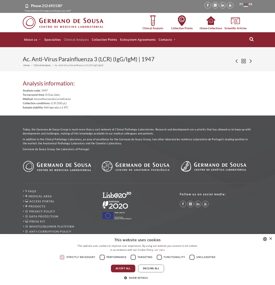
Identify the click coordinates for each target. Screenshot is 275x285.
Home (26, 65)
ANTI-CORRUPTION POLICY (49, 231)
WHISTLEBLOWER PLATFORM (51, 226)
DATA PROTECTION (43, 216)
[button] (33, 39)
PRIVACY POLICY (41, 211)
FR (250, 4)
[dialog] (137, 259)
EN (246, 4)
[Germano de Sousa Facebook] (208, 5)
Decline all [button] (151, 268)
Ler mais (160, 250)
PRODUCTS (36, 206)
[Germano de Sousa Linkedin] (222, 5)
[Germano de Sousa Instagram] (215, 5)
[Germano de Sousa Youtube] (230, 5)
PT (241, 4)
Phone (47, 5)
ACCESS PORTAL (41, 201)
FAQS (31, 191)
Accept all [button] (123, 268)
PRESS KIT (36, 221)
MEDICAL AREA (40, 196)
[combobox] (265, 239)
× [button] (270, 238)
